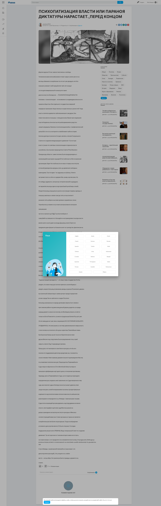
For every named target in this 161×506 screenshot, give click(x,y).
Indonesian (108, 251)
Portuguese (92, 261)
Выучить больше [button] (107, 500)
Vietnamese (108, 267)
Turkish (92, 246)
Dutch (108, 236)
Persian (76, 267)
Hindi (108, 246)
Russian (108, 241)
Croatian (77, 256)
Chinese (77, 251)
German (93, 241)
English (76, 236)
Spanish (77, 246)
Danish (80, 272)
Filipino (104, 272)
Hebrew (93, 256)
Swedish (93, 267)
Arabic (92, 236)
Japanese (76, 261)
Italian (108, 261)
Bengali (108, 256)
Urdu (92, 251)
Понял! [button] (47, 502)
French (76, 241)
